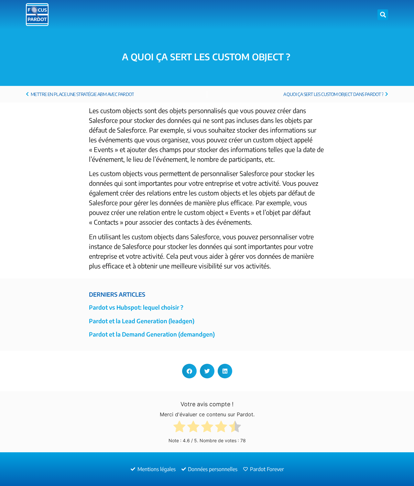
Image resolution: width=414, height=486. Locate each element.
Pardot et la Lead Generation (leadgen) (141, 321)
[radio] (179, 428)
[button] (382, 14)
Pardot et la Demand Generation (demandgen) (152, 334)
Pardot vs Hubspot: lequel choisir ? (136, 307)
